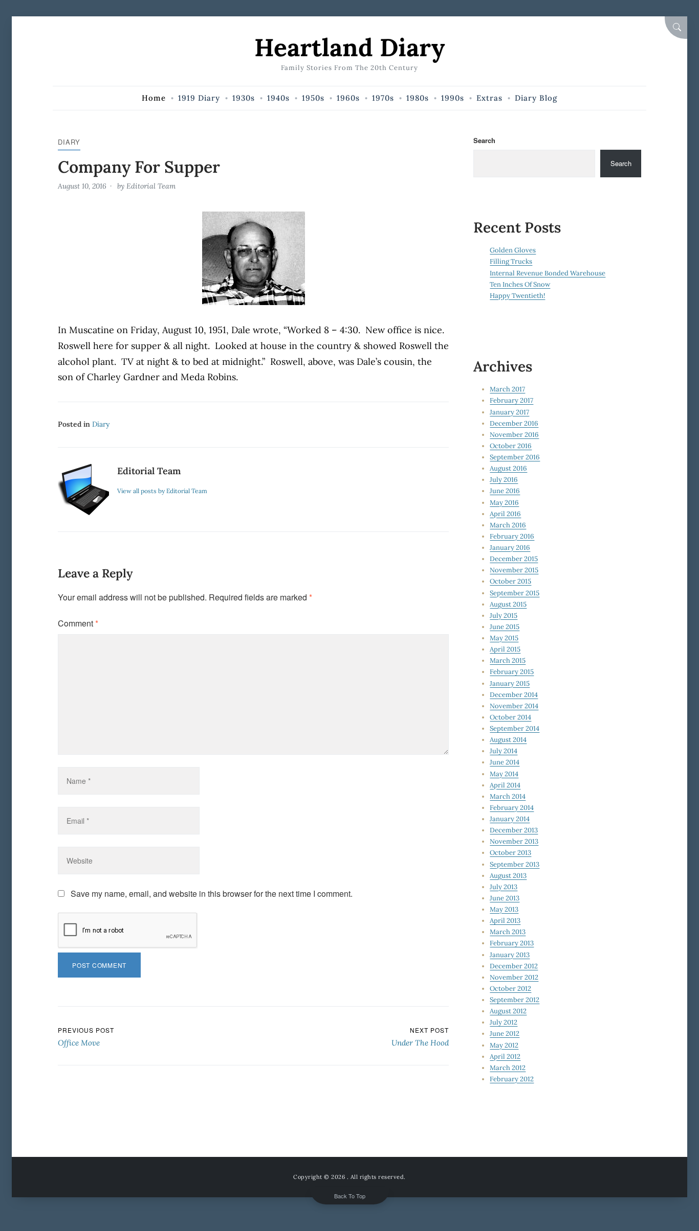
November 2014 (514, 706)
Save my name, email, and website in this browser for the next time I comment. (212, 893)
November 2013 (514, 841)
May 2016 (504, 502)
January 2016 (510, 547)
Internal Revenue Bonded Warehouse (547, 273)
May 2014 (504, 774)
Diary (69, 142)
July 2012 (503, 1022)
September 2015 (514, 593)
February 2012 (512, 1079)
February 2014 (512, 807)
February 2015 (512, 671)
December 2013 (514, 830)
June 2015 (504, 626)
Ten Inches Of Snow (520, 284)
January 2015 (510, 683)
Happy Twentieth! (517, 295)
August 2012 (508, 1011)
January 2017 (509, 412)
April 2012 (505, 1056)
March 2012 (508, 1067)
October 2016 (511, 446)
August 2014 (508, 739)
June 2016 (505, 490)
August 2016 (508, 468)
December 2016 (514, 423)
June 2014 (504, 762)
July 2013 (503, 886)
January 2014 (510, 819)
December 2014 (514, 694)
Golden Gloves (513, 250)
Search (484, 140)
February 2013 (512, 943)
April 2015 (505, 649)
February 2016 (512, 536)
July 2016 (504, 479)
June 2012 (504, 1033)
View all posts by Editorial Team (162, 491)
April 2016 (505, 513)
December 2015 (514, 558)
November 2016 (514, 434)
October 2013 (510, 852)
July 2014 (503, 751)
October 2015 (510, 581)
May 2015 (504, 638)
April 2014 (505, 785)
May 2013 (504, 909)
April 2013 (505, 920)
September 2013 (514, 864)
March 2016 (508, 525)
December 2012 (514, 966)
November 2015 (514, 570)
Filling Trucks (511, 261)
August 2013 (508, 875)
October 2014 (510, 717)
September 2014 (514, 728)
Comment (78, 623)
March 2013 (508, 931)
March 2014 (508, 796)
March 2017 (507, 389)
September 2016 (515, 457)
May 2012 (504, 1045)
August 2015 (508, 604)
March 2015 (508, 660)
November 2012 (514, 977)
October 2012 (510, 988)
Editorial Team (151, 186)
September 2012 (514, 999)
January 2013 (510, 954)
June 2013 (504, 898)
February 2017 (511, 400)
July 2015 (503, 615)
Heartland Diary (349, 47)
